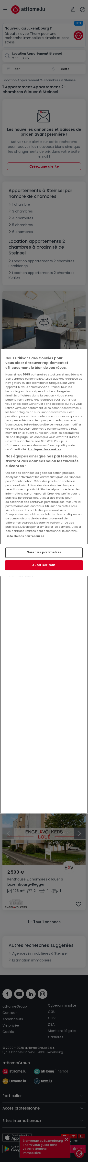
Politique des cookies (44, 450)
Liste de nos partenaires (24, 536)
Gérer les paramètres (44, 552)
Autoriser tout (44, 565)
